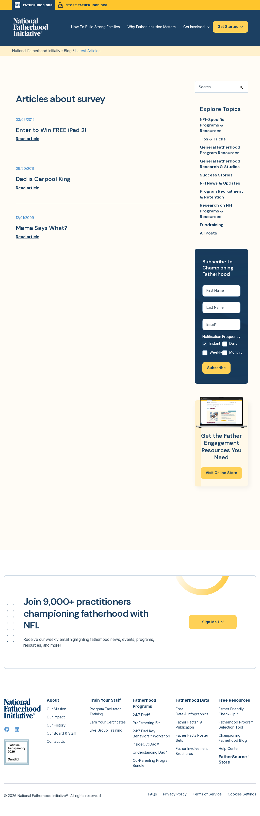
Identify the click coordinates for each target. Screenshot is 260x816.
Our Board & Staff (61, 733)
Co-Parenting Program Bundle (151, 763)
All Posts (208, 233)
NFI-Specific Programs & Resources (212, 125)
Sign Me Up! (213, 622)
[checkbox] (221, 349)
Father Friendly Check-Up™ (231, 711)
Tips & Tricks (213, 139)
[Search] (241, 87)
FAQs (152, 794)
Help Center (229, 748)
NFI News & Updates (220, 183)
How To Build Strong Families (95, 27)
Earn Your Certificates (108, 722)
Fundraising (211, 224)
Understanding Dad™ (150, 752)
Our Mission (56, 709)
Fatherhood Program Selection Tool (236, 724)
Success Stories (216, 175)
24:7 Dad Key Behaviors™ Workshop (151, 733)
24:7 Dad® (142, 715)
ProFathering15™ (146, 723)
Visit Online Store (221, 472)
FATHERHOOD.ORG (38, 5)
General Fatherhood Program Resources (220, 149)
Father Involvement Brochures (192, 751)
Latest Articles (88, 50)
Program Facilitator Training (105, 711)
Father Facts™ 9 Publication (189, 724)
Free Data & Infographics (192, 711)
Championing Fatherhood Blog (233, 737)
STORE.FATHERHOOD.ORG (86, 5)
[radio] (212, 344)
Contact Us (56, 741)
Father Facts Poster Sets (192, 737)
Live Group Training (106, 730)
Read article (27, 138)
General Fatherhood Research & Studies (220, 163)
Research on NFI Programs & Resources (216, 211)
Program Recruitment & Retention (221, 194)
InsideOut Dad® (146, 744)
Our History (56, 725)
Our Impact (56, 717)
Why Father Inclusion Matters (151, 27)
